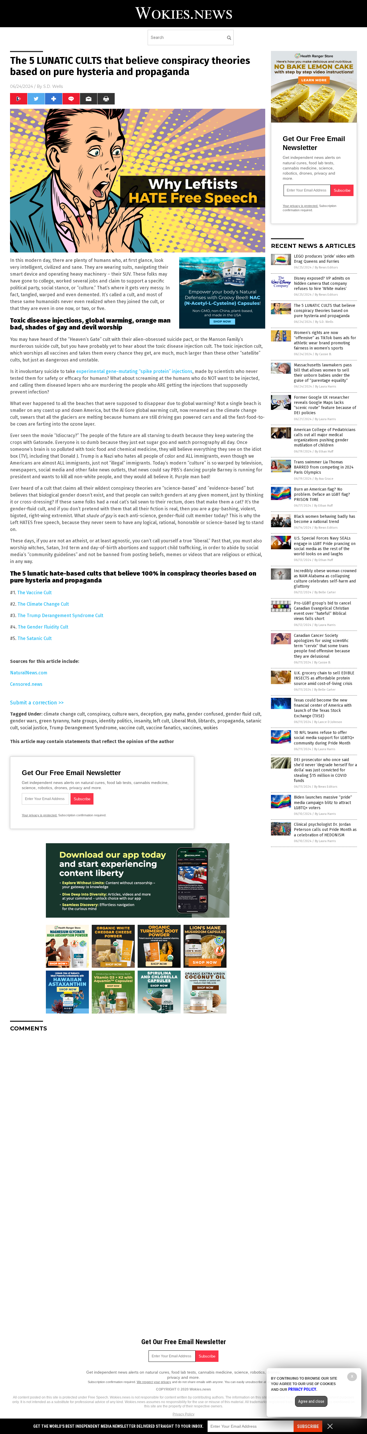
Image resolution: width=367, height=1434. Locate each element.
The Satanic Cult (34, 638)
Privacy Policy (183, 1414)
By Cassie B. (323, 354)
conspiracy (98, 714)
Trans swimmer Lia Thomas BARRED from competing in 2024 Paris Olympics (324, 467)
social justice (33, 727)
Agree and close (311, 1401)
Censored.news (26, 684)
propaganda (230, 721)
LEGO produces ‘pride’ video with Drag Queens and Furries (324, 259)
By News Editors (326, 267)
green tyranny (54, 721)
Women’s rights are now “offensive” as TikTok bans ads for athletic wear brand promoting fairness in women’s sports (325, 340)
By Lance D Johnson (328, 722)
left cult (161, 721)
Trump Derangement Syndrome (83, 727)
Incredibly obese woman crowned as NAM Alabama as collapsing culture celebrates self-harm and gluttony (325, 578)
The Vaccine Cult (34, 592)
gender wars (23, 721)
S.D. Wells (53, 86)
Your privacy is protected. (39, 815)
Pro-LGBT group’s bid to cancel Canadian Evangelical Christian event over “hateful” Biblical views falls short (322, 611)
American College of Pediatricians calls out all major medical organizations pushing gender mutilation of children (325, 437)
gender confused (205, 714)
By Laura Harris (325, 386)
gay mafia (174, 714)
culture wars (125, 714)
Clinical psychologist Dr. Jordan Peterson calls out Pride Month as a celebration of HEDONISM (325, 829)
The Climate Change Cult (43, 604)
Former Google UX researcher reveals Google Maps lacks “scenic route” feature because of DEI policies (325, 405)
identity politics (115, 721)
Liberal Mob (183, 721)
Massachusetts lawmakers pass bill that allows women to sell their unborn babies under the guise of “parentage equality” (323, 373)
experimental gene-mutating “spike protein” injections (134, 371)
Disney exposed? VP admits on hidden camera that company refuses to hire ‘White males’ (322, 283)
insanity (142, 721)
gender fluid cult (243, 714)
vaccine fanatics (163, 727)
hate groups (84, 721)
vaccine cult (131, 727)
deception (151, 714)
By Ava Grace (324, 479)
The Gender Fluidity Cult (43, 627)
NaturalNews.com (28, 672)
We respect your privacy (154, 1382)
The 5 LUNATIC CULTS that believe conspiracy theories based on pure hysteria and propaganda (324, 310)
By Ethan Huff (324, 451)
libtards (206, 721)
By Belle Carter (325, 592)
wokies (211, 727)
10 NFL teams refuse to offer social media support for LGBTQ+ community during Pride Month (324, 737)
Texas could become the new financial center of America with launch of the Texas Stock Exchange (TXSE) (323, 708)
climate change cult (64, 714)
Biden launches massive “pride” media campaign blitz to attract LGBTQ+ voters (323, 802)
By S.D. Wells (324, 322)
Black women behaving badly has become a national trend (324, 519)
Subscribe (308, 1426)
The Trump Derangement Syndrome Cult (60, 615)
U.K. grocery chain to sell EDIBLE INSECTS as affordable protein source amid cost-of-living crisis (324, 678)
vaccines (192, 727)
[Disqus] (137, 1108)
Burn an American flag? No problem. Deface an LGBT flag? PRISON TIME (322, 494)
